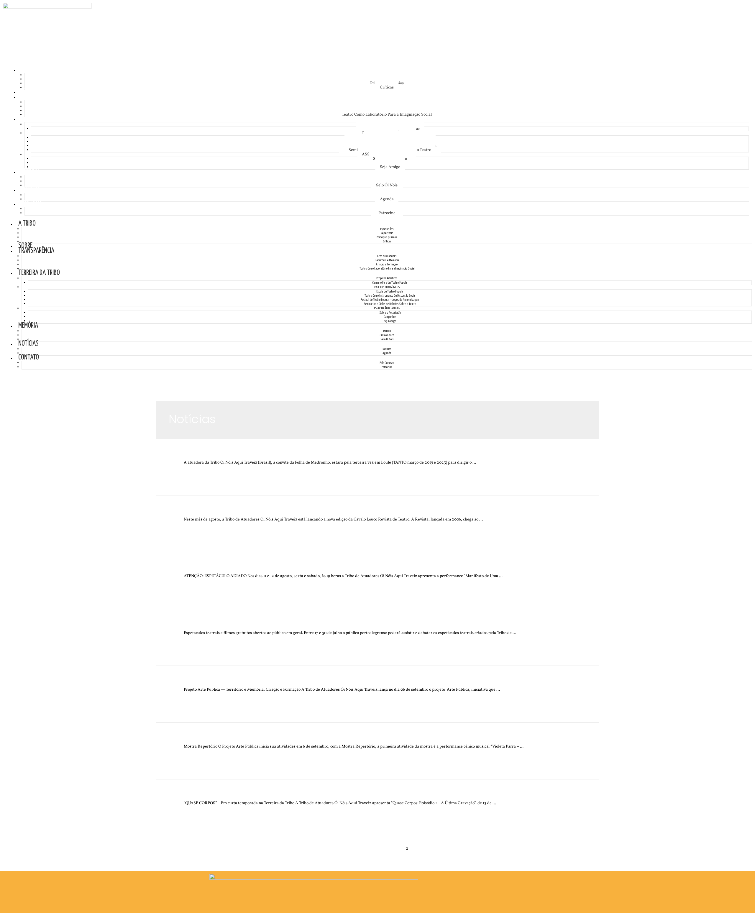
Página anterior (194, 848)
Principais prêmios (387, 237)
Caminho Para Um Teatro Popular (390, 282)
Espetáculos (386, 229)
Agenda (387, 199)
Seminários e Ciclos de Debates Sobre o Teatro (390, 304)
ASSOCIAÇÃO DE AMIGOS (387, 308)
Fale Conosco (387, 362)
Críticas (387, 87)
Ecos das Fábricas (386, 256)
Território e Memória (387, 260)
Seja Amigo (390, 167)
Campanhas (390, 316)
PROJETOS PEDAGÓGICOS (387, 287)
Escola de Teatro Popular (390, 291)
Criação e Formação (387, 264)
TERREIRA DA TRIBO (41, 119)
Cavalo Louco (387, 335)
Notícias (387, 349)
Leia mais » (194, 471)
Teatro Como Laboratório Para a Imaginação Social (387, 114)
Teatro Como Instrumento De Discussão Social (390, 295)
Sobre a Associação (390, 312)
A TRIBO (29, 69)
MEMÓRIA (30, 171)
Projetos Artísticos (386, 278)
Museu (387, 331)
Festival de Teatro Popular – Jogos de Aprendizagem (390, 299)
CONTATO (30, 203)
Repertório (387, 233)
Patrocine (386, 213)
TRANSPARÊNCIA (38, 96)
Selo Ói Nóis (387, 185)
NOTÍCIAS (30, 189)
